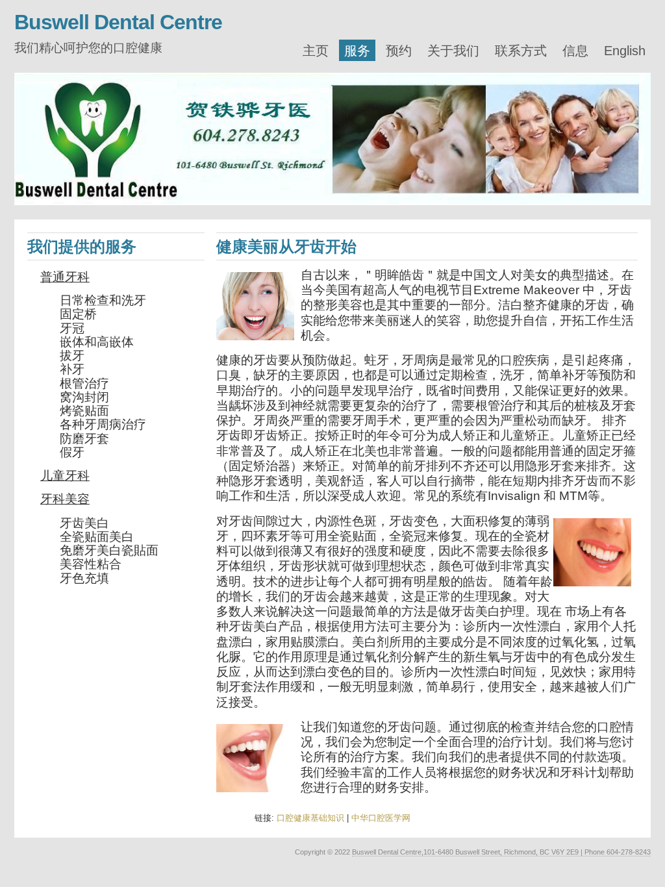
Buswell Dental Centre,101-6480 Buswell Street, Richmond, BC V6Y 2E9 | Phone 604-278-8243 (501, 852)
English (625, 51)
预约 (399, 51)
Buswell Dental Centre (118, 22)
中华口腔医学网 (380, 818)
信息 (575, 51)
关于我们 (453, 51)
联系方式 (521, 51)
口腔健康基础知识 (310, 818)
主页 (316, 51)
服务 (357, 51)
